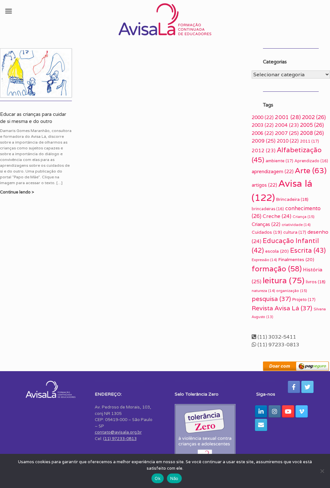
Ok (157, 478)
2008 (312, 133)
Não (174, 478)
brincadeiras (268, 208)
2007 (287, 133)
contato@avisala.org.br (118, 432)
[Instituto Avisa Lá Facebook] (294, 387)
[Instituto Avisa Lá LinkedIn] (261, 411)
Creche (277, 216)
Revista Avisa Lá (282, 308)
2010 (288, 141)
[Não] (322, 471)
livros (315, 282)
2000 (263, 117)
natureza (263, 290)
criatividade (296, 224)
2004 (287, 125)
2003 (263, 125)
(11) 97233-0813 (120, 438)
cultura (294, 232)
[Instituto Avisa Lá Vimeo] (302, 411)
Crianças (266, 224)
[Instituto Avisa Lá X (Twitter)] (307, 387)
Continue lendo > (17, 192)
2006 (263, 133)
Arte (310, 170)
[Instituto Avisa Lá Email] (261, 425)
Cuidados (267, 232)
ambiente (279, 161)
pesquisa (271, 299)
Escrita (308, 250)
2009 (264, 140)
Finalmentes (296, 259)
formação (277, 269)
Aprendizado (311, 160)
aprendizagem (273, 171)
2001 (288, 117)
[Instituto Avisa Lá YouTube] (288, 411)
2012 (264, 150)
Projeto (303, 299)
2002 (314, 117)
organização (291, 290)
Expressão (264, 260)
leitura (284, 280)
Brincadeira (292, 199)
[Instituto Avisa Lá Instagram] (274, 411)
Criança (304, 216)
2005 (312, 125)
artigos (264, 185)
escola (277, 251)
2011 (309, 141)
